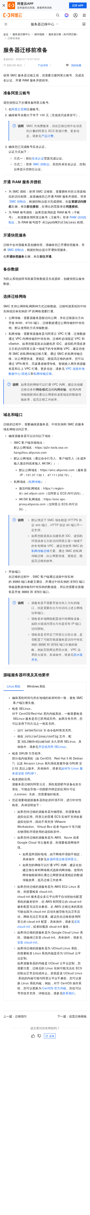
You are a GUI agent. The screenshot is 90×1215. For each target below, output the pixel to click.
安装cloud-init (27, 942)
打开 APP (77, 5)
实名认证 (38, 158)
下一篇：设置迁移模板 (72, 1016)
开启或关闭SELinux (52, 746)
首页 (5, 34)
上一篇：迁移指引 (15, 1016)
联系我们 (69, 993)
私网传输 (35, 481)
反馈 (51, 1036)
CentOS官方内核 (54, 988)
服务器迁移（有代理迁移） (64, 34)
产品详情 (43, 65)
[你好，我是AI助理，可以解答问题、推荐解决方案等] (66, 15)
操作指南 (39, 34)
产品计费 (47, 136)
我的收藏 (76, 65)
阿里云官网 (19, 109)
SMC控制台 (41, 164)
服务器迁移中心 (21, 34)
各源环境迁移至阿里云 (62, 859)
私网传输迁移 (43, 373)
